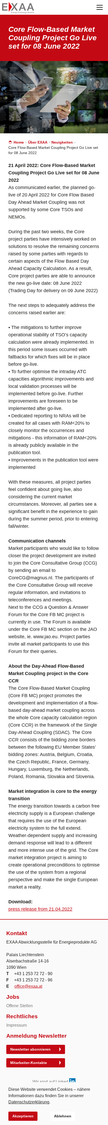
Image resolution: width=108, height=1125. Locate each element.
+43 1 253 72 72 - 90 (33, 973)
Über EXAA (38, 142)
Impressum (16, 1025)
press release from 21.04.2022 (40, 909)
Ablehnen (62, 1116)
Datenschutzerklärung (28, 1102)
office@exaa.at (28, 986)
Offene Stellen (19, 1006)
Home (19, 142)
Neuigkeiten (62, 142)
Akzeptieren (23, 1116)
